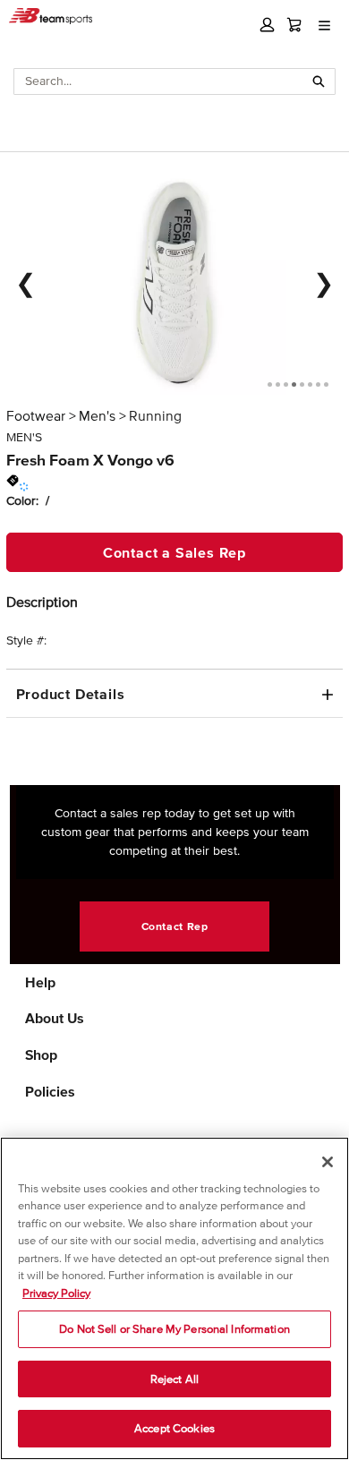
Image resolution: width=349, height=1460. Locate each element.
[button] (267, 24)
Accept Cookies (174, 1428)
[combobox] (158, 81)
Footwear (35, 415)
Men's (97, 415)
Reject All (174, 1379)
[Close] (327, 1162)
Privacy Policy (56, 1293)
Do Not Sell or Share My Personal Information (174, 1329)
